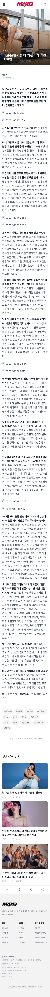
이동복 (4, 75)
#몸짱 (6, 722)
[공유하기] (42, 889)
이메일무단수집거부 (41, 942)
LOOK (6, 50)
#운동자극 (25, 722)
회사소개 (5, 928)
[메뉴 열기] (4, 4)
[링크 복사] (7, 889)
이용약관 (37, 928)
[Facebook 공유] (19, 889)
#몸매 (15, 717)
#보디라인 (34, 717)
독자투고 (21, 933)
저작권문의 (21, 942)
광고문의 (5, 938)
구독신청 (5, 933)
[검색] (45, 4)
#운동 (15, 722)
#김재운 (19, 711)
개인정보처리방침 (40, 933)
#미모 (6, 717)
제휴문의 (5, 942)
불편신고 (21, 938)
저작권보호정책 (40, 938)
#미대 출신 (41, 711)
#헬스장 (7, 728)
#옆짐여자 (8, 711)
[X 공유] (30, 889)
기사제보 (21, 928)
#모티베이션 (38, 722)
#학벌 (24, 717)
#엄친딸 (30, 711)
